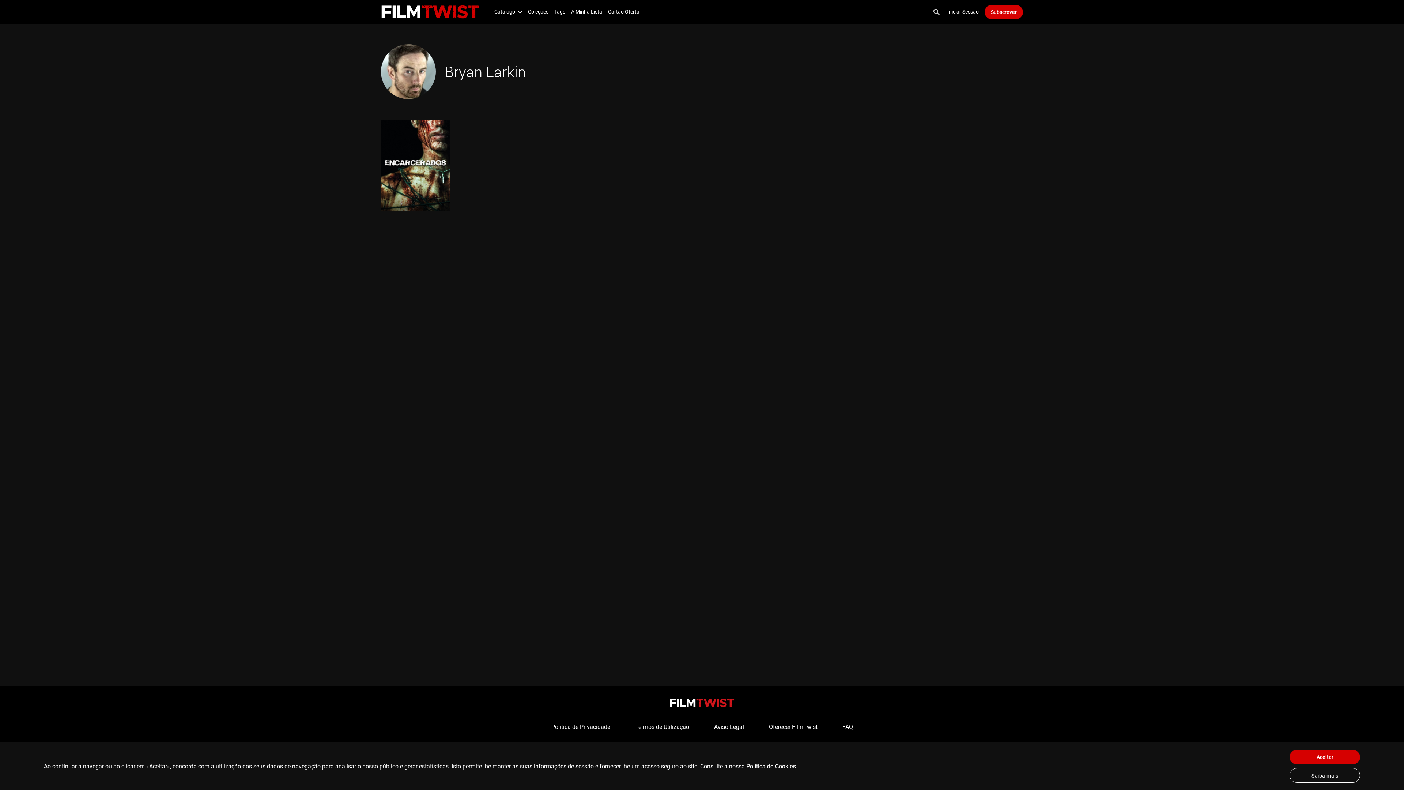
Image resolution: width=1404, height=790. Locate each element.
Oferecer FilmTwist (793, 726)
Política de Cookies (771, 766)
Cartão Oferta (623, 12)
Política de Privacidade (580, 726)
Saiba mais (1324, 776)
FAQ (847, 726)
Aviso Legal (729, 726)
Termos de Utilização (662, 726)
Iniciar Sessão (963, 12)
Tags (559, 12)
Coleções (538, 12)
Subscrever (1004, 12)
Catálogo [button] (504, 12)
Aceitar (1325, 757)
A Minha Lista (586, 12)
